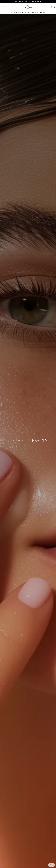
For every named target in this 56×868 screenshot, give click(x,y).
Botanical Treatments (26, 12)
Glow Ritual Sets (42, 12)
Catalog (15, 12)
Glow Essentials (35, 12)
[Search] (4, 7)
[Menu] (1, 7)
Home (11, 12)
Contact (19, 12)
